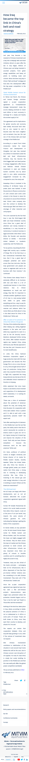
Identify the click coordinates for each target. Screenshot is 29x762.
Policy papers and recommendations (14, 709)
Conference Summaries (10, 718)
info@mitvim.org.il (17, 749)
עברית (3, 680)
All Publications (8, 692)
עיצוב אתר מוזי (14, 754)
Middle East (7, 684)
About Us (8, 757)
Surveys (5, 722)
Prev (4, 690)
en (3, 759)
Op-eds (5, 714)
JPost (22, 670)
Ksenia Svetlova (8, 33)
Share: (16, 680)
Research (6, 705)
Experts (16, 757)
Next (4, 694)
